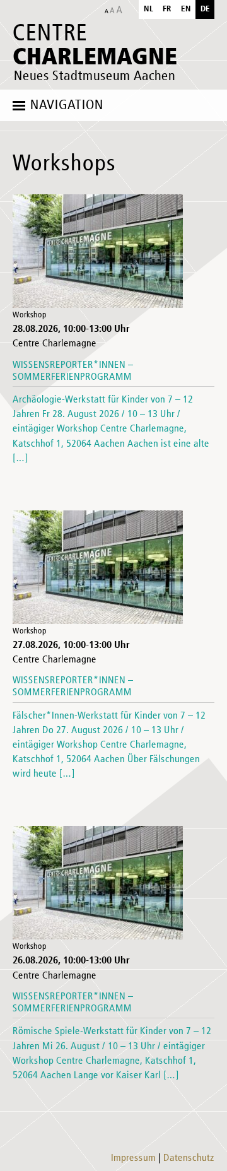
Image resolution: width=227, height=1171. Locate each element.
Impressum (133, 1158)
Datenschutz (188, 1158)
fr (167, 9)
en (186, 9)
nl (148, 9)
